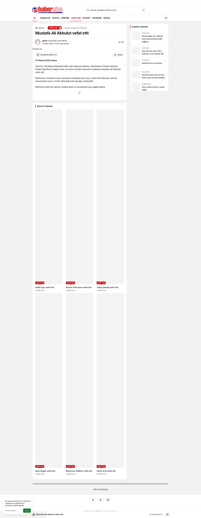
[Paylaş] (167, 514)
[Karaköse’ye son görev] (149, 63)
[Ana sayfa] (35, 18)
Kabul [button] (27, 511)
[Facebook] (93, 500)
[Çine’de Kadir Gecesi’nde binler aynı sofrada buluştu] (149, 75)
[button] (60, 27)
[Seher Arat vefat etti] (110, 384)
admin (44, 40)
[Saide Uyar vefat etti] (48, 200)
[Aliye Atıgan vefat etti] (48, 384)
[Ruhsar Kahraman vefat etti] (79, 200)
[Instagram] (108, 500)
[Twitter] (100, 500)
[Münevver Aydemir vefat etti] (79, 384)
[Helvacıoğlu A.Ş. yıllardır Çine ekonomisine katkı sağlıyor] (149, 37)
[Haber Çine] (47, 10)
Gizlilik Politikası (10, 510)
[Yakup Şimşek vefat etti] (110, 200)
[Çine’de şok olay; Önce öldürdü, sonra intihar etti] (149, 51)
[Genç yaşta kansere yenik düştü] (149, 86)
